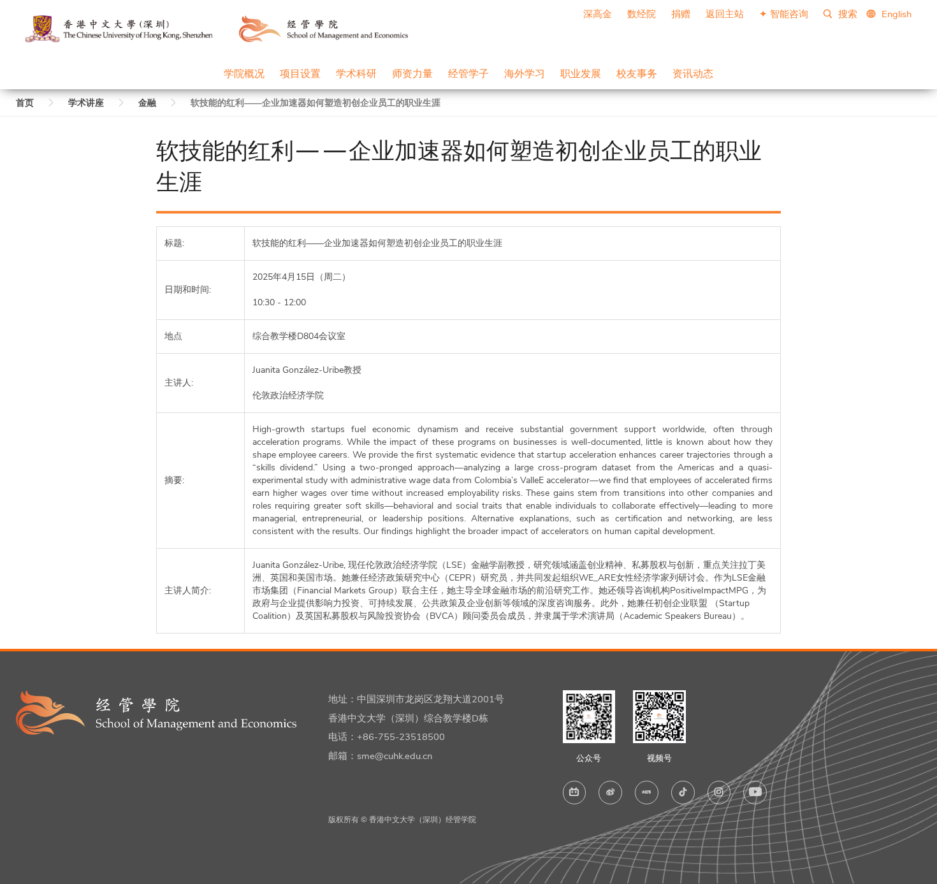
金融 (147, 103)
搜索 (846, 14)
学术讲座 (86, 103)
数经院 (641, 14)
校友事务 (636, 73)
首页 (25, 103)
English (897, 14)
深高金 (597, 14)
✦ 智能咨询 (783, 14)
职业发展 (580, 73)
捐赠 (680, 14)
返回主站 (725, 14)
